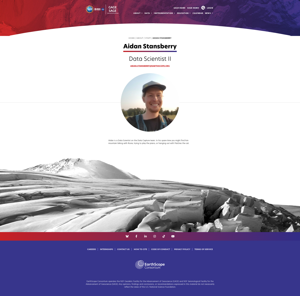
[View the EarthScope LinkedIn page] (145, 236)
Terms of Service (203, 249)
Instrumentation (163, 13)
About (136, 13)
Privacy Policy (182, 249)
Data (147, 13)
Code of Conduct (160, 249)
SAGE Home (193, 8)
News (208, 13)
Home (132, 38)
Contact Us (123, 249)
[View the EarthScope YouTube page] (172, 236)
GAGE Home (180, 8)
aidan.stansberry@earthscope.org (150, 66)
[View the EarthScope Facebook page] (136, 236)
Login (210, 8)
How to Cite (140, 249)
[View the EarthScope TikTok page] (164, 236)
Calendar (198, 13)
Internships (106, 249)
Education (183, 13)
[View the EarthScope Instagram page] (154, 236)
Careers (91, 249)
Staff (148, 38)
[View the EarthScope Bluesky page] (127, 236)
